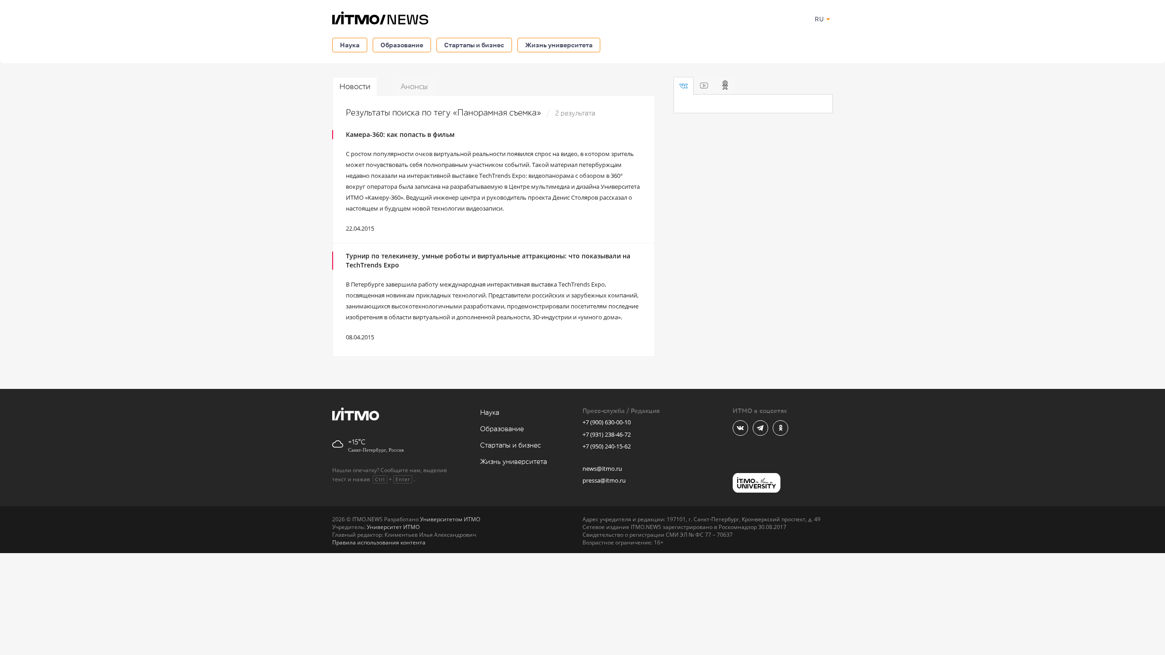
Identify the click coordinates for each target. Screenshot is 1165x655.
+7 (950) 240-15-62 (606, 446)
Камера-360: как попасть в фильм (400, 134)
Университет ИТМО (393, 527)
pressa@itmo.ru (604, 480)
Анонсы (414, 86)
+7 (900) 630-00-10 (606, 422)
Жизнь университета (559, 45)
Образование (401, 45)
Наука (350, 45)
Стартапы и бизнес (474, 45)
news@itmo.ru (602, 468)
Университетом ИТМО (450, 519)
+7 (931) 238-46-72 (606, 434)
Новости (354, 86)
